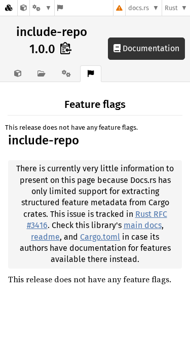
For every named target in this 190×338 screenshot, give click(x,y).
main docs (143, 225)
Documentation (150, 48)
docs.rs (138, 8)
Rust (171, 8)
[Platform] (42, 8)
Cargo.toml (100, 237)
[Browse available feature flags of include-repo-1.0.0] (60, 8)
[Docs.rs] (8, 8)
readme (45, 237)
